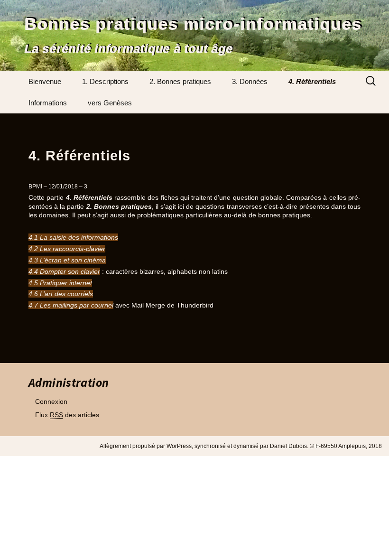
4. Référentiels (312, 81)
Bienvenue (44, 81)
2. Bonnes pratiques (180, 81)
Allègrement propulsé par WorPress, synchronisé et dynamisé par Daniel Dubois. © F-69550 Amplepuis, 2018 (241, 446)
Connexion (51, 401)
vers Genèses (110, 103)
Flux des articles (67, 415)
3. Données (250, 81)
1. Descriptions (105, 81)
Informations (47, 103)
